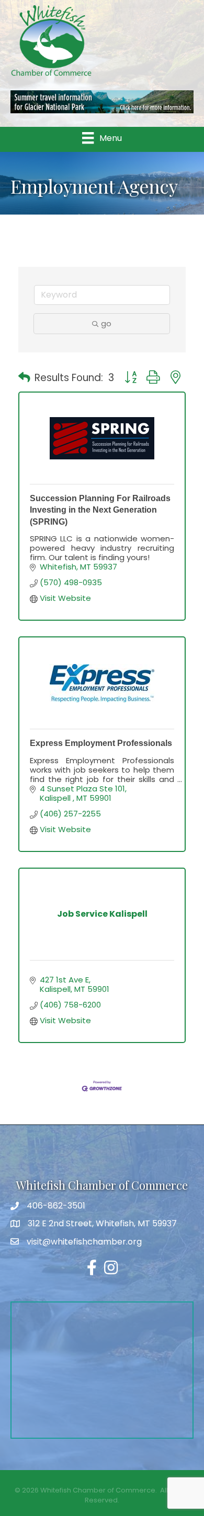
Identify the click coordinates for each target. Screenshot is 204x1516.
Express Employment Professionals (101, 743)
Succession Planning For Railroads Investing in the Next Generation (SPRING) (100, 510)
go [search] (106, 323)
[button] (24, 378)
